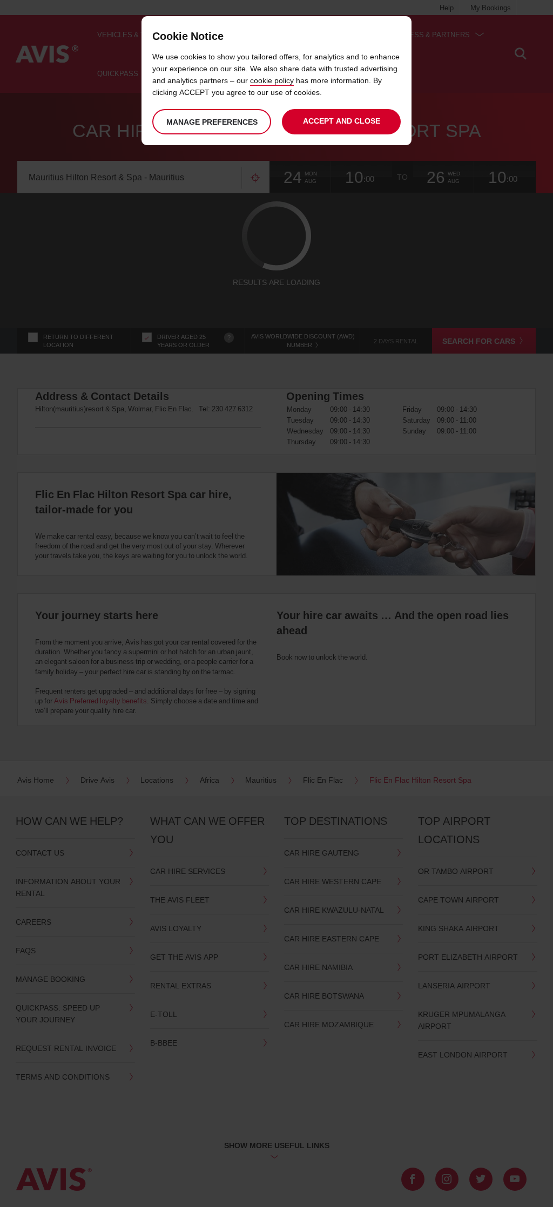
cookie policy (272, 80)
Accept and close (341, 121)
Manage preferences (212, 122)
